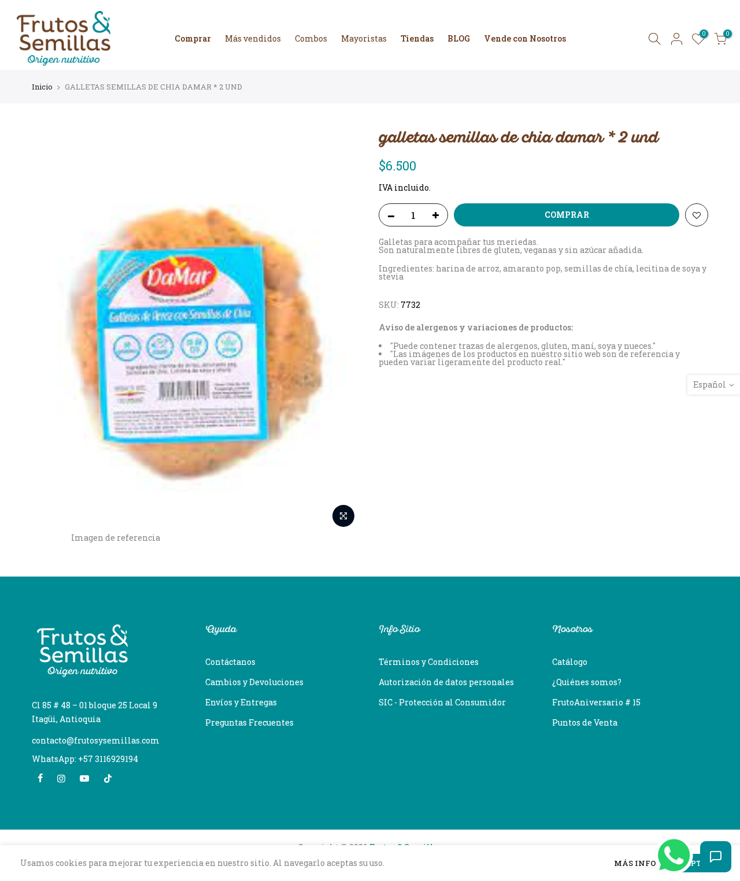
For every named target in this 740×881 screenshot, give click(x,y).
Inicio (42, 86)
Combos (311, 38)
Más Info (635, 864)
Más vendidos (253, 38)
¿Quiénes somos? (586, 681)
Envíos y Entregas (241, 702)
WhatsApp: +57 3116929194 (85, 758)
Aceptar (694, 863)
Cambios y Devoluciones (254, 681)
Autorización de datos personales (446, 681)
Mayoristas (364, 38)
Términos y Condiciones (429, 661)
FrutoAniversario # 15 (596, 702)
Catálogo (569, 661)
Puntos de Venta (584, 722)
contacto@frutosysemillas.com (96, 740)
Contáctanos (230, 661)
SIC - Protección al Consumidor (442, 702)
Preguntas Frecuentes (249, 722)
